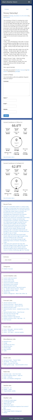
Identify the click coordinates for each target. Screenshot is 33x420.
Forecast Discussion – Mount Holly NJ (12, 304)
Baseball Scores (7, 341)
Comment (5, 81)
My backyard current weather (10, 284)
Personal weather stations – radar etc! (12, 375)
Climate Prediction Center (9, 303)
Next (27, 9)
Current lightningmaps (8, 402)
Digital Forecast (7, 403)
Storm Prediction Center (9, 315)
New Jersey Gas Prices (9, 344)
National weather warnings (10, 286)
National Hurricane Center (9, 307)
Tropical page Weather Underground (12, 411)
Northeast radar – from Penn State (12, 374)
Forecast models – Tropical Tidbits (12, 360)
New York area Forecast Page (10, 313)
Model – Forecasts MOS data (10, 363)
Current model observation (10, 278)
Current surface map (8, 279)
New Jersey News (7, 346)
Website (5, 109)
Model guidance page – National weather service (15, 364)
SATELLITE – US (7, 388)
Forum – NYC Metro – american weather (13, 332)
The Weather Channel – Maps (10, 290)
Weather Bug (6, 292)
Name (5, 98)
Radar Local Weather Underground (12, 378)
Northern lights (7, 347)
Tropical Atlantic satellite (9, 391)
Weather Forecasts (20, 70)
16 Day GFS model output (9, 400)
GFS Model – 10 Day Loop (10, 361)
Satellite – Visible (7, 389)
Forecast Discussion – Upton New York (13, 306)
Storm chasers (7, 409)
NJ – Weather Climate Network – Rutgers (13, 289)
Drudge (5, 343)
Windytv (5, 412)
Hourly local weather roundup (10, 282)
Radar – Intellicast (7, 377)
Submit (6, 115)
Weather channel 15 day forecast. (11, 316)
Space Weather (7, 349)
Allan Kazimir (6, 17)
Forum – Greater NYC (8, 330)
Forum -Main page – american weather (13, 329)
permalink (17, 71)
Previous (7, 9)
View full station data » (9, 157)
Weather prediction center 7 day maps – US (14, 318)
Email (5, 103)
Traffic (5, 351)
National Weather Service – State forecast (13, 312)
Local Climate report (8, 405)
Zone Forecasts (7, 320)
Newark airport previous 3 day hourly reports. (14, 287)
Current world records (8, 281)
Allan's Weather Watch (9, 2)
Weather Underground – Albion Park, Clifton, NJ (15, 293)
